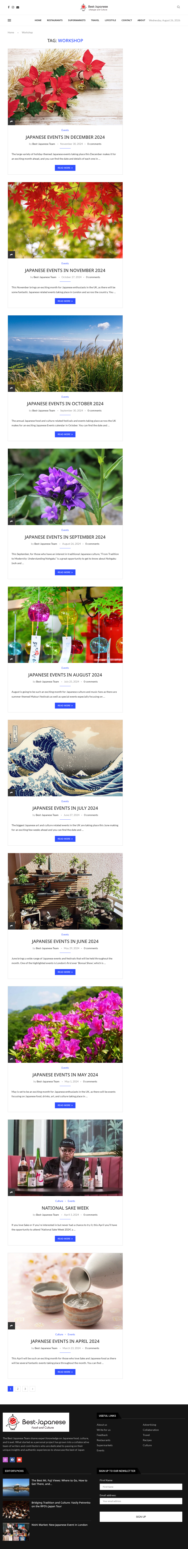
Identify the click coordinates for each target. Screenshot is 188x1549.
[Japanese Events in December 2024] (65, 87)
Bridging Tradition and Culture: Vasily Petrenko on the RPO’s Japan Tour (61, 1504)
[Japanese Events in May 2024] (65, 1024)
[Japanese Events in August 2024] (65, 624)
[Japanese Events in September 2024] (65, 486)
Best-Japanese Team (43, 143)
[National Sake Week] (65, 1157)
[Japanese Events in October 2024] (65, 353)
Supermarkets (77, 20)
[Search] (178, 7)
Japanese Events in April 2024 (65, 1341)
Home (38, 20)
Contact (127, 20)
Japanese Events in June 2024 (65, 941)
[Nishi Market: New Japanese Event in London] (16, 1532)
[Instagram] (13, 7)
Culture (147, 1445)
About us (102, 1424)
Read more (64, 167)
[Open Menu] (9, 20)
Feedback (102, 1435)
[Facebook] (9, 7)
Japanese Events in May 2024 (65, 1075)
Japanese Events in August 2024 (65, 675)
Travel (95, 20)
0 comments (94, 143)
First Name (106, 1480)
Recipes (147, 1440)
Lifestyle (110, 20)
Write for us (104, 1430)
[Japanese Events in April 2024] (65, 1291)
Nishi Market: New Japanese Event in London (60, 1524)
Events (100, 1450)
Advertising (149, 1424)
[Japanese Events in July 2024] (65, 758)
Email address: (108, 1495)
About (141, 20)
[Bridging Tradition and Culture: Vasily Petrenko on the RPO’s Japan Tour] (16, 1509)
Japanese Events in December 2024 (65, 137)
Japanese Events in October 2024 (65, 403)
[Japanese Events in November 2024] (65, 220)
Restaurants (103, 1440)
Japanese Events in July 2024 (65, 808)
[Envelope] (19, 1459)
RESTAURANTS (55, 20)
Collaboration (151, 1430)
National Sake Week (65, 1208)
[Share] (11, 121)
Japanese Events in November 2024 (65, 270)
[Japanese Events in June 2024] (65, 891)
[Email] (17, 7)
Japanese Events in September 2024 (65, 537)
